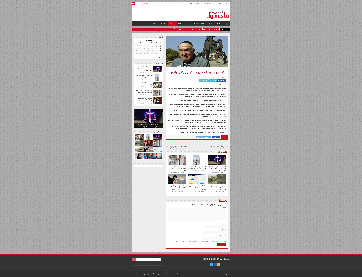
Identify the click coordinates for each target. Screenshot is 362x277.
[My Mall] (218, 13)
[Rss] (148, 4)
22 (140, 51)
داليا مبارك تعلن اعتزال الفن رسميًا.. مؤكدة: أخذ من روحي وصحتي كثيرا (144, 99)
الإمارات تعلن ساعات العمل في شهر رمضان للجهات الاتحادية (178, 146)
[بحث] (133, 3)
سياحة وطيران (210, 23)
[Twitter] (144, 4)
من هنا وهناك (173, 23)
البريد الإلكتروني (221, 229)
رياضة (154, 23)
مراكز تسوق (220, 23)
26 (152, 53)
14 (144, 48)
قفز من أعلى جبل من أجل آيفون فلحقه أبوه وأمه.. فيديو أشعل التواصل (217, 187)
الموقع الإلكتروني (221, 235)
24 (160, 53)
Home (226, 23)
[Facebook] (146, 4)
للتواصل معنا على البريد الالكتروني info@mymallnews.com (202, 3)
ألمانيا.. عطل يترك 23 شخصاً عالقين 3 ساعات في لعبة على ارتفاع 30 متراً (197, 29)
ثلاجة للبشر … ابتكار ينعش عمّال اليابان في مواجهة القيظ (197, 167)
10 (160, 48)
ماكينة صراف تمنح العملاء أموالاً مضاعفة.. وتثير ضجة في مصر (177, 168)
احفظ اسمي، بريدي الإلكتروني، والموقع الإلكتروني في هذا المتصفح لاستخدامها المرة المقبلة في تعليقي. (200, 241)
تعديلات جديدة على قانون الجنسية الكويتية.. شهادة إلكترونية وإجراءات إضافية (178, 187)
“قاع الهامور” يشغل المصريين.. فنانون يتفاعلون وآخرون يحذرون (197, 187)
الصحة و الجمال (163, 23)
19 (152, 51)
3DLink (151, 274)
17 (160, 51)
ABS (140, 274)
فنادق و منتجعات (199, 23)
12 (152, 48)
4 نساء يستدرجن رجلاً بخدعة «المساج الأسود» (216, 146)
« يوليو (160, 57)
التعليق (224, 207)
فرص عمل (189, 23)
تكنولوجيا (181, 23)
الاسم (224, 224)
